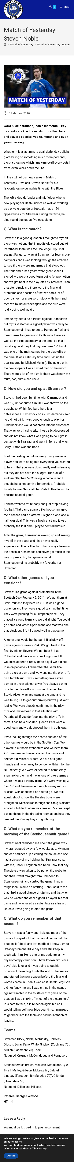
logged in (27, 1127)
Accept (11, 1155)
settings (42, 1148)
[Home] (5, 44)
